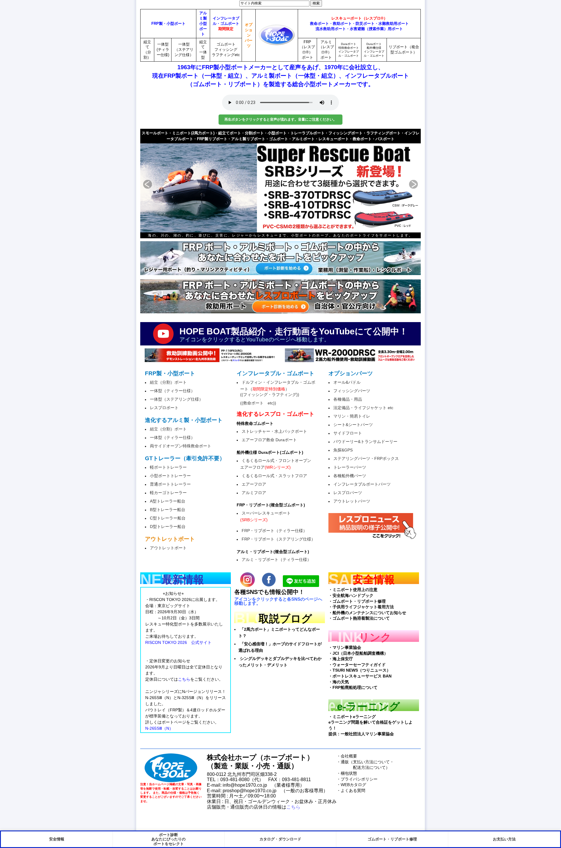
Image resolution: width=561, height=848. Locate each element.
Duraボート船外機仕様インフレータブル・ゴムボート (374, 49)
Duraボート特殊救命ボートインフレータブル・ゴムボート (348, 49)
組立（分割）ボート (168, 382)
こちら (293, 806)
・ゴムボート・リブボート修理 (357, 601)
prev (154, 184)
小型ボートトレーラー (170, 475)
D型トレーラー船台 (168, 526)
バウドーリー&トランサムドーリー (365, 441)
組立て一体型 (203, 50)
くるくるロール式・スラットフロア (274, 475)
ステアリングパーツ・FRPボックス (366, 458)
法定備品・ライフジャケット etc (363, 407)
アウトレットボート (168, 547)
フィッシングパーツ (351, 390)
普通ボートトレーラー (170, 484)
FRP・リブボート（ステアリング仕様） (278, 539)
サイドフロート (347, 433)
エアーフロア (254, 484)
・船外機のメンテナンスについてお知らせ (367, 612)
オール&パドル (347, 382)
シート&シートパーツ (353, 424)
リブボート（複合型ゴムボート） (404, 49)
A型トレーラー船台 (167, 501)
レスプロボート (164, 407)
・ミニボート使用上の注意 (353, 589)
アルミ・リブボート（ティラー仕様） (276, 559)
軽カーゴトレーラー (168, 492)
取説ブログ (285, 619)
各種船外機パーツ (349, 475)
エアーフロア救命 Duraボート (269, 439)
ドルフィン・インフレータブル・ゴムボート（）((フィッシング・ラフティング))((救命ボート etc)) (277, 392)
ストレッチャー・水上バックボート (274, 431)
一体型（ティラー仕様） (172, 390)
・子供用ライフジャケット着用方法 (361, 606)
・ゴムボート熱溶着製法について (359, 618)
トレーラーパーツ (349, 467)
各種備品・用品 (347, 399)
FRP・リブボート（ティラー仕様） (274, 530)
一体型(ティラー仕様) (163, 49)
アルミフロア (254, 492)
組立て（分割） (147, 50)
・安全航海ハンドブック (350, 595)
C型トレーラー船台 (168, 518)
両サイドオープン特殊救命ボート (180, 446)
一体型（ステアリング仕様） (183, 49)
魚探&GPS (343, 450)
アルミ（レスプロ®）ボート (326, 50)
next (406, 184)
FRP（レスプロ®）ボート (307, 50)
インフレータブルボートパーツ (362, 484)
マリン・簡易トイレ (351, 416)
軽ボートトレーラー (168, 467)
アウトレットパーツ (351, 501)
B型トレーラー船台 (167, 509)
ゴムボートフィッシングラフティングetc (226, 49)
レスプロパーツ (347, 492)
